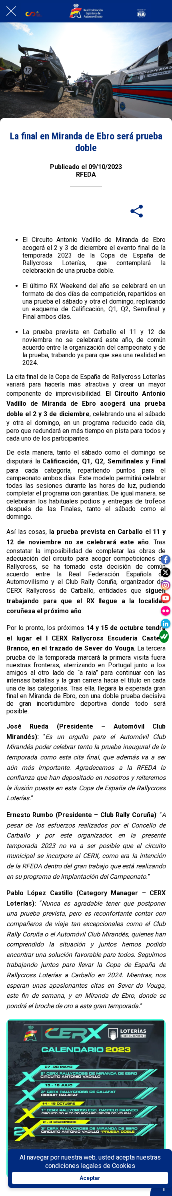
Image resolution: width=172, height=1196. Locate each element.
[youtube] (165, 598)
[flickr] (165, 611)
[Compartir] (136, 210)
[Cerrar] (11, 11)
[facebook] (165, 559)
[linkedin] (165, 623)
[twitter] (165, 572)
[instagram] (165, 585)
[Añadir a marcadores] (156, 210)
